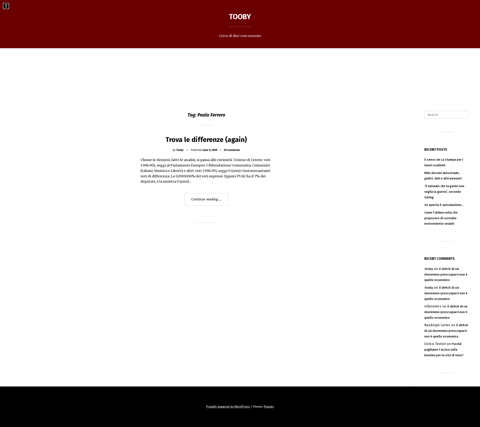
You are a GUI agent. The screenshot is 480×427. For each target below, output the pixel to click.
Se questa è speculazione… (444, 205)
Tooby (240, 16)
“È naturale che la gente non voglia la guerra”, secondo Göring (444, 191)
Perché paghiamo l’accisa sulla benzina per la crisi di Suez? (444, 349)
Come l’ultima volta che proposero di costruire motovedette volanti (441, 218)
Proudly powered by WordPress (228, 406)
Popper (269, 406)
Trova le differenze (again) (206, 140)
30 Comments (232, 150)
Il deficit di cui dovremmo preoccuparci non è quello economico (445, 274)
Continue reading (209, 201)
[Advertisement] (240, 76)
